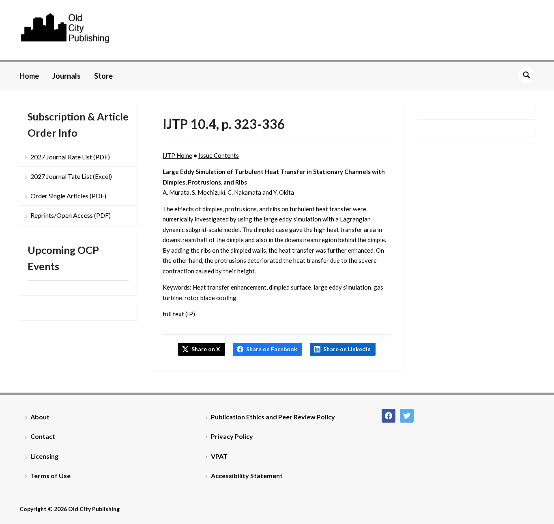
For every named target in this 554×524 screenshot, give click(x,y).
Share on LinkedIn (347, 349)
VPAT (219, 456)
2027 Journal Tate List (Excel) (71, 176)
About (39, 417)
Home (29, 75)
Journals (66, 75)
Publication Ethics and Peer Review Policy (273, 417)
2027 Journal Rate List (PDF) (70, 157)
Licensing (44, 456)
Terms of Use (50, 475)
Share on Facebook (271, 349)
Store (103, 75)
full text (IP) (179, 314)
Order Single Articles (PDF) (68, 196)
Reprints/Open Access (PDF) (70, 215)
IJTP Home (177, 155)
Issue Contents (218, 155)
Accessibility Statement (247, 475)
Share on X (205, 349)
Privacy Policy (232, 436)
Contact (42, 436)
